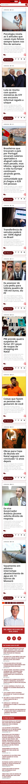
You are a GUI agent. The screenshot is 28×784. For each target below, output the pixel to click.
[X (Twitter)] (19, 638)
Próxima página (20, 603)
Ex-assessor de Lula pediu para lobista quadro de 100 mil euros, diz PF (11, 757)
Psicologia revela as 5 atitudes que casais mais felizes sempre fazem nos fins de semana (11, 722)
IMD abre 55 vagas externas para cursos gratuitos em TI (14, 698)
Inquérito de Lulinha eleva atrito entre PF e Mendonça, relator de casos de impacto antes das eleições (15, 681)
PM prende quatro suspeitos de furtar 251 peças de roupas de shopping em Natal (11, 763)
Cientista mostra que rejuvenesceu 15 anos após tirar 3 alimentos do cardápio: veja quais (15, 711)
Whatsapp (9, 60)
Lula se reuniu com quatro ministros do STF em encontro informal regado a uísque (11, 729)
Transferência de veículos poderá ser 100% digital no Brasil (10, 750)
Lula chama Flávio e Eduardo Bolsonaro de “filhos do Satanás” (14, 693)
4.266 (14, 603)
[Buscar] (26, 4)
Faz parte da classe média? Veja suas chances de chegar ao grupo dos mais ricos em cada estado (15, 658)
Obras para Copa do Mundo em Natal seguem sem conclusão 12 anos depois (11, 775)
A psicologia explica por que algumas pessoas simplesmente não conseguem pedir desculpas (14, 664)
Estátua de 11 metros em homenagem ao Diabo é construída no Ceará (14, 704)
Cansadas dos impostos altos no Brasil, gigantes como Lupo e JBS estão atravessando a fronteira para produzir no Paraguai (14, 651)
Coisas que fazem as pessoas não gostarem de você (10, 769)
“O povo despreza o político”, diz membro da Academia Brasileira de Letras (14, 687)
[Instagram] (14, 638)
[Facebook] (9, 638)
